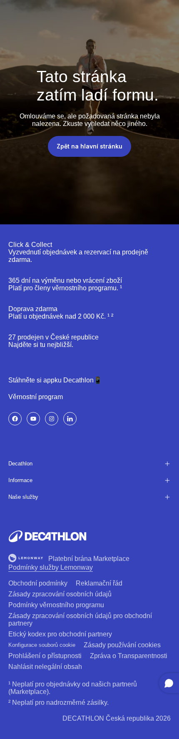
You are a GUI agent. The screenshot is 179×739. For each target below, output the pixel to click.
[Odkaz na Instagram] (51, 418)
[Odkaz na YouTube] (33, 418)
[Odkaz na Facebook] (15, 418)
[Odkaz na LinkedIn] (70, 418)
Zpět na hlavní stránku (89, 146)
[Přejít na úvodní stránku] (47, 536)
